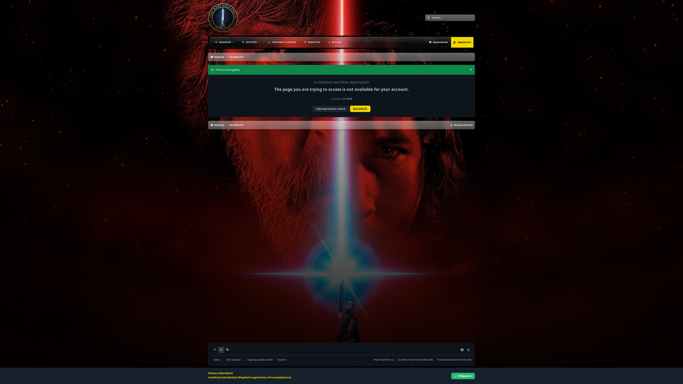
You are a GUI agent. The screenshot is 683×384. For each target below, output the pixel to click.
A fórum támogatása (228, 69)
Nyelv (217, 359)
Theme (377, 359)
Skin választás (233, 359)
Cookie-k (282, 359)
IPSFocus (389, 359)
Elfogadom (465, 376)
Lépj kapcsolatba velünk (331, 108)
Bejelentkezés (360, 109)
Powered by (454, 359)
